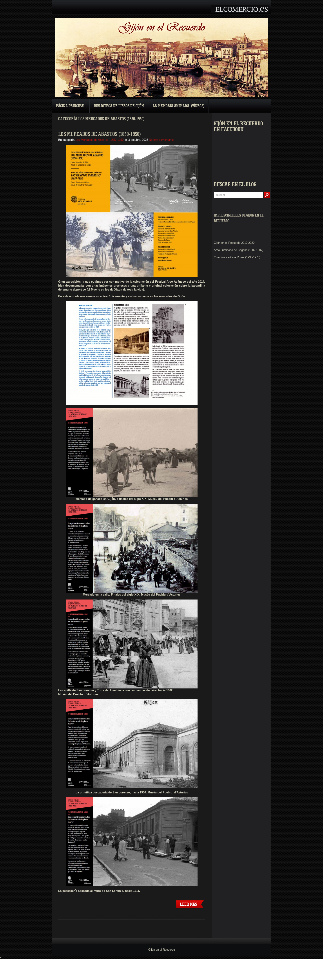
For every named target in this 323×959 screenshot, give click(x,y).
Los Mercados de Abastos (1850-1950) (99, 134)
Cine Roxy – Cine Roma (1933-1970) (237, 257)
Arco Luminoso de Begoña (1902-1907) (238, 250)
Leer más (188, 904)
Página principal (70, 106)
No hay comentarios (161, 139)
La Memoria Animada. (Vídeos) (178, 106)
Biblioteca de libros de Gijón (119, 106)
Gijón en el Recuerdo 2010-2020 (234, 242)
